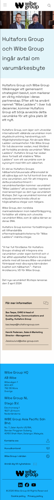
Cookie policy (18, 496)
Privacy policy (35, 496)
